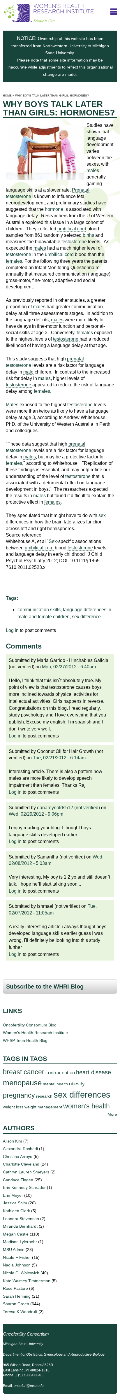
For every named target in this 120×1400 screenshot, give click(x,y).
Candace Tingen (18, 1180)
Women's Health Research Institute (35, 1032)
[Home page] (48, 20)
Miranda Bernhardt (20, 1226)
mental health (55, 1084)
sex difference (86, 616)
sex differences (82, 1094)
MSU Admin (13, 1249)
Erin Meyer (13, 1195)
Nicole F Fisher (17, 1257)
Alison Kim (12, 1141)
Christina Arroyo (17, 1156)
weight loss (13, 1107)
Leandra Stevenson (21, 1218)
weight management (43, 1107)
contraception (60, 1072)
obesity (77, 1084)
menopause (22, 1083)
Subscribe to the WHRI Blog (45, 986)
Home (7, 95)
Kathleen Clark (16, 1210)
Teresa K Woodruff (20, 1311)
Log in (12, 630)
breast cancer (23, 1072)
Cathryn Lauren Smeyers (26, 1172)
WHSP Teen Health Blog (25, 1040)
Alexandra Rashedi (20, 1148)
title (113, 11)
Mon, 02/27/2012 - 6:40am (69, 666)
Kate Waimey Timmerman (26, 1280)
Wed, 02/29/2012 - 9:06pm (36, 814)
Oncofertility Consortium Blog (30, 1025)
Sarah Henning (17, 1296)
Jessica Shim (15, 1203)
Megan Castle (16, 1234)
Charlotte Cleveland (21, 1164)
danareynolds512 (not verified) (68, 807)
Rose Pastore (15, 1288)
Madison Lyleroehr (20, 1241)
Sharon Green (16, 1303)
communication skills (39, 609)
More (112, 1114)
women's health (86, 1106)
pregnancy (19, 1095)
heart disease (93, 1072)
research (44, 1096)
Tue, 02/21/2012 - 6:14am (59, 757)
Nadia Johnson (17, 1265)
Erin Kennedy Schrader (24, 1187)
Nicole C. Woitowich (21, 1273)
